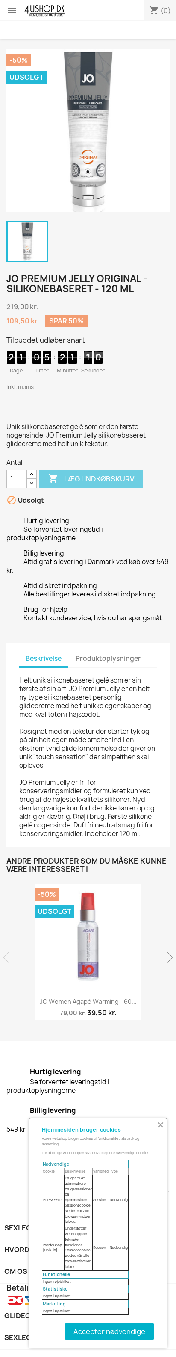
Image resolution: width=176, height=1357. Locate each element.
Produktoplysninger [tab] (108, 658)
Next (167, 957)
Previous (8, 957)
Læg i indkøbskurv (91, 478)
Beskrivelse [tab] (44, 658)
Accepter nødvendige (109, 1331)
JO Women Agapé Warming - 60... (88, 1001)
